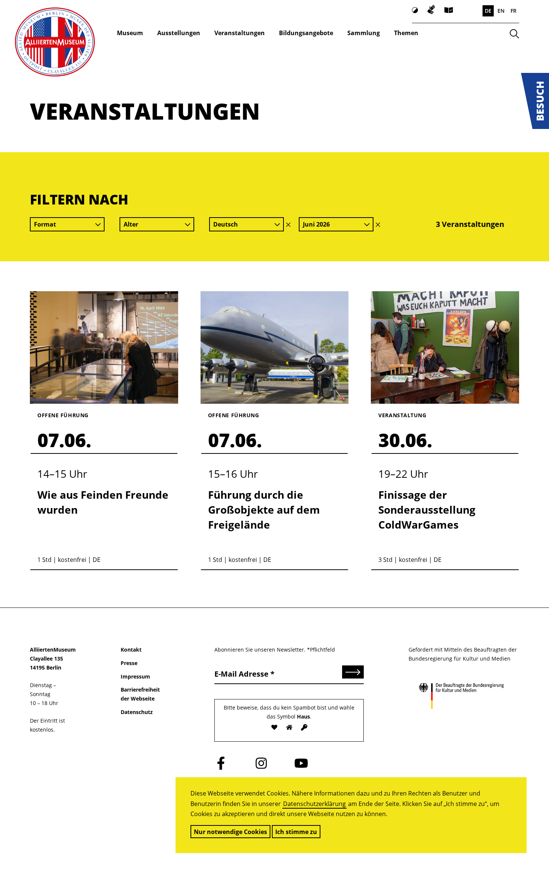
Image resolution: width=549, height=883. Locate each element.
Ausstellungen (178, 33)
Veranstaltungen (239, 33)
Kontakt (131, 649)
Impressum (135, 676)
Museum (130, 33)
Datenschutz (137, 712)
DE (488, 10)
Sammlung (363, 33)
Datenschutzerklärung (314, 804)
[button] (535, 101)
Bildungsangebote (306, 33)
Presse (129, 663)
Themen (406, 33)
